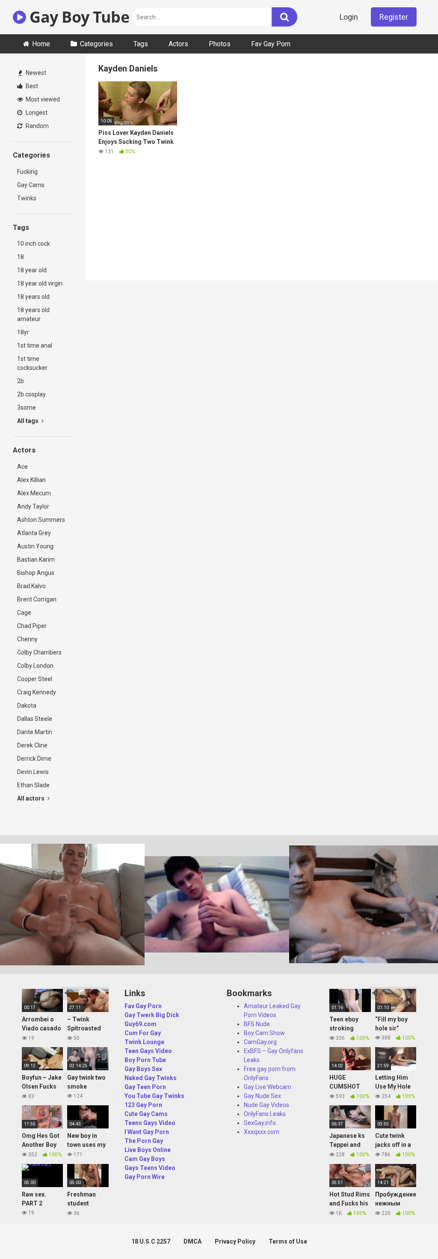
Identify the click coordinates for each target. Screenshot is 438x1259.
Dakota (26, 705)
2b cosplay (31, 394)
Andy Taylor (33, 506)
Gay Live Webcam (267, 1086)
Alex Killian (31, 479)
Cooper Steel (34, 679)
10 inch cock (33, 243)
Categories (96, 44)
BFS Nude (257, 1024)
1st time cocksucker (32, 363)
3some (26, 407)
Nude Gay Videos (266, 1104)
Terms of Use (288, 1241)
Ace (22, 466)
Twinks (26, 198)
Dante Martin (34, 732)
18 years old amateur (33, 314)
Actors (178, 44)
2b (20, 381)
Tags (140, 44)
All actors (31, 798)
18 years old (33, 296)
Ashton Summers (41, 519)
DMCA (192, 1241)
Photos (220, 44)
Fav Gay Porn (270, 44)
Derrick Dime (34, 758)
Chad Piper (32, 625)
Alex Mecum (34, 493)
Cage (24, 612)
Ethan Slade (33, 785)
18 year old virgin (39, 283)
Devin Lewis (33, 771)
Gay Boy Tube (77, 16)
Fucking (27, 171)
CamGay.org (260, 1042)
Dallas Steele (34, 718)
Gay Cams (30, 185)
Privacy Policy (235, 1241)
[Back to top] (409, 1233)
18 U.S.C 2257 (150, 1241)
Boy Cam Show (264, 1033)
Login (349, 16)
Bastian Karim (36, 559)
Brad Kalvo (31, 586)
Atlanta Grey (34, 533)
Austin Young (35, 546)
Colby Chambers (39, 652)
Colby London (35, 665)
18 (20, 256)
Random (36, 125)
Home (41, 44)
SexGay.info (260, 1122)
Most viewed (42, 99)
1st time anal (34, 345)
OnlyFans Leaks (265, 1113)
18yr (23, 332)
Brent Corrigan (36, 599)
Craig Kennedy (36, 692)
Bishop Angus (35, 572)
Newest (35, 72)
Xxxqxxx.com (261, 1131)
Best (31, 86)
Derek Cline (32, 745)
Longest (35, 112)
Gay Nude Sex (262, 1095)
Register (393, 16)
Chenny (27, 639)
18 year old (32, 270)
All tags (28, 420)
